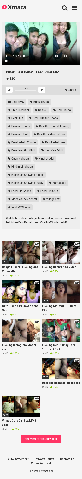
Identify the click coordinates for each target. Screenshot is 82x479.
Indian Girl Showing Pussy (27, 182)
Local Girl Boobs (21, 191)
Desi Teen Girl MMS (23, 150)
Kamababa (59, 182)
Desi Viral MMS (53, 150)
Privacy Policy (44, 459)
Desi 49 (42, 109)
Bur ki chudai (41, 101)
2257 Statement (18, 459)
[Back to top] (74, 471)
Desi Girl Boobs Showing (54, 126)
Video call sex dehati (24, 199)
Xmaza (16, 7)
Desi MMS (17, 101)
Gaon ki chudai (20, 158)
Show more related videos (41, 438)
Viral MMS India (21, 207)
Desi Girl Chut (19, 134)
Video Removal (41, 463)
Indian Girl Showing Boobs (27, 174)
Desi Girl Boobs (20, 126)
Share (72, 89)
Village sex (53, 199)
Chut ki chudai (20, 109)
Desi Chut (17, 118)
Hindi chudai (46, 158)
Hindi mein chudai (22, 166)
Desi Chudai (63, 109)
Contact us (67, 459)
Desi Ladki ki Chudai (23, 142)
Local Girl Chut (49, 191)
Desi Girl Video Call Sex (51, 134)
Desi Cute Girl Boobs (45, 118)
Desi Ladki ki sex (55, 142)
